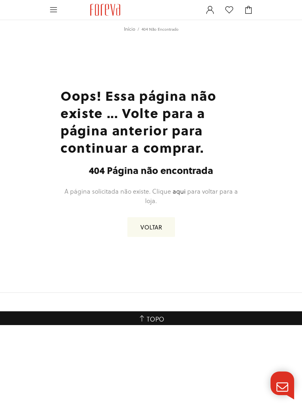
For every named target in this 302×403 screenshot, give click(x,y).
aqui (179, 191)
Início (129, 28)
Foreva (105, 10)
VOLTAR (151, 227)
